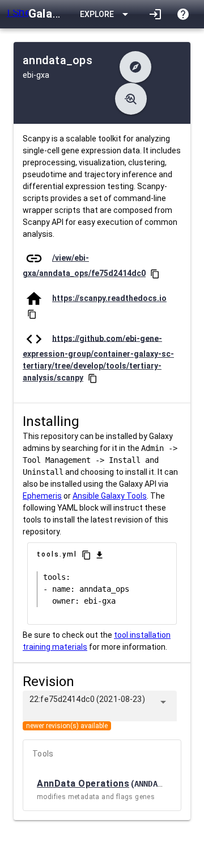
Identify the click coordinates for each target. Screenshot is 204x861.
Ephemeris (42, 495)
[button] (135, 67)
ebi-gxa (36, 75)
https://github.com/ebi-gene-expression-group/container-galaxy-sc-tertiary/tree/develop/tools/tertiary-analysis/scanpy (98, 357)
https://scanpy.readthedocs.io (109, 298)
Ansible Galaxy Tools (110, 495)
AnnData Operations (83, 783)
